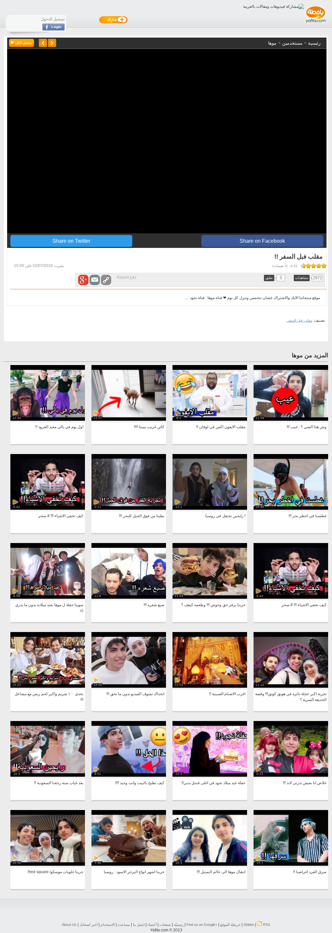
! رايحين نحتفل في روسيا (225, 516)
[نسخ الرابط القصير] (106, 280)
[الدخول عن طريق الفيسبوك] (53, 29)
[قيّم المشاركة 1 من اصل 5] (323, 265)
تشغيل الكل (23, 43)
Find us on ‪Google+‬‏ (201, 925)
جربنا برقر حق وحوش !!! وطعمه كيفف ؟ (213, 605)
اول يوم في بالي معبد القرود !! (59, 427)
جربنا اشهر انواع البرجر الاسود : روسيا (134, 872)
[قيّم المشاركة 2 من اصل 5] (318, 265)
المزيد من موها (310, 355)
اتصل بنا (139, 925)
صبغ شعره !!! (154, 605)
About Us (69, 925)
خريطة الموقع (230, 925)
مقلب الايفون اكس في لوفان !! (220, 427)
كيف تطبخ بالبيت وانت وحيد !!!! (139, 783)
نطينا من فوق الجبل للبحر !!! (141, 516)
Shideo (248, 925)
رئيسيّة (179, 925)
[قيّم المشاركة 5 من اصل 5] (304, 265)
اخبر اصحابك (88, 925)
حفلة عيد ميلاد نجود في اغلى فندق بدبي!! (213, 783)
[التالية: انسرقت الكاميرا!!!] (43, 43)
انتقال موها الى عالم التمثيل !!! (221, 872)
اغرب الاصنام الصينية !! (227, 694)
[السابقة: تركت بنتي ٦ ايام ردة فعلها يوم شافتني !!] (52, 43)
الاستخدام (108, 925)
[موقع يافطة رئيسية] (315, 23)
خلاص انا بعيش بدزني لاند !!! (304, 783)
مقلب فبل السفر (299, 320)
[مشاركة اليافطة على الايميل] (94, 280)
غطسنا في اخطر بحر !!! (307, 516)
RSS (266, 925)
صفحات (165, 925)
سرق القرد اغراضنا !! (309, 872)
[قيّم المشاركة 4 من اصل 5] (308, 265)
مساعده (124, 925)
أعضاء (152, 925)
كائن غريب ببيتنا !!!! (149, 427)
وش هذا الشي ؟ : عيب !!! (306, 427)
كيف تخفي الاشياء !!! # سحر (60, 516)
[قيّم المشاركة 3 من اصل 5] (313, 265)
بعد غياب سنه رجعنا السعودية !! (58, 783)
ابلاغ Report (126, 277)
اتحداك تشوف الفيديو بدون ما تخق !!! (135, 694)
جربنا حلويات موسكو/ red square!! (55, 872)
